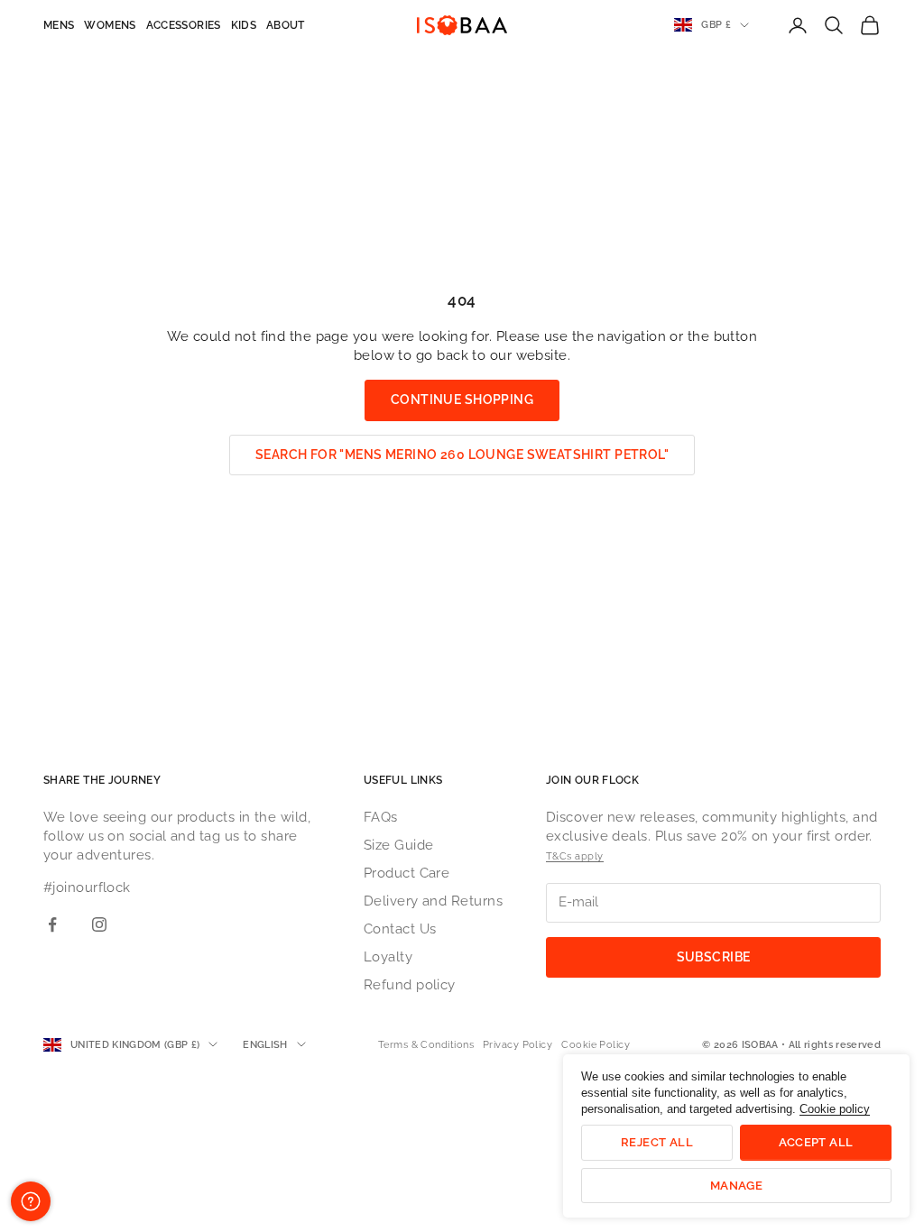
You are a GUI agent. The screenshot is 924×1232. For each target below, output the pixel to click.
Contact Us (400, 929)
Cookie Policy (595, 1045)
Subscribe (714, 957)
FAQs (381, 817)
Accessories (183, 25)
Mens (58, 25)
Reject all (657, 1142)
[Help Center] (31, 1201)
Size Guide (399, 845)
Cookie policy (834, 1109)
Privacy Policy (517, 1045)
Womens (109, 25)
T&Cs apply (575, 856)
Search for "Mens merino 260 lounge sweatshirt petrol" (462, 454)
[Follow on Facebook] (52, 924)
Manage (736, 1185)
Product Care (406, 873)
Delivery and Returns (433, 901)
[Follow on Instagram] (99, 924)
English (265, 1045)
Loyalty (388, 957)
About (285, 25)
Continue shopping (462, 399)
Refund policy (410, 985)
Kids (243, 25)
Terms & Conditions (426, 1045)
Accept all (816, 1142)
